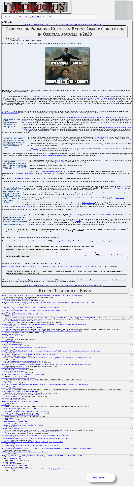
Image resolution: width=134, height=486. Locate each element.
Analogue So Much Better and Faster (12, 388)
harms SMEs (28, 173)
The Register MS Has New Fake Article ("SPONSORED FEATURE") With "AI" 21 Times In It (29, 354)
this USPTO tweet (58, 160)
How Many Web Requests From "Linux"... (13, 428)
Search (46, 17)
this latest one (110, 214)
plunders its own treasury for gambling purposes (99, 98)
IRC (17, 17)
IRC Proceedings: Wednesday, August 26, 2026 (15, 344)
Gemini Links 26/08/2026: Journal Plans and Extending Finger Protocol (22, 425)
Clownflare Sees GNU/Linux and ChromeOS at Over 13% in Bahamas (22, 327)
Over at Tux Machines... (8, 341)
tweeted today (74, 214)
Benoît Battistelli (34, 266)
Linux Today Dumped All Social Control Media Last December (19, 391)
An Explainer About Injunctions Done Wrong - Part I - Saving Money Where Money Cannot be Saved (31, 432)
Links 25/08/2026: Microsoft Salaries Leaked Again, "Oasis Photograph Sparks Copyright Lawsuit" (30, 445)
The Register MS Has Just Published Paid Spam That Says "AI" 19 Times (22, 314)
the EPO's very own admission (114, 117)
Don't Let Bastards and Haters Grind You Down (15, 368)
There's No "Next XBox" (8, 337)
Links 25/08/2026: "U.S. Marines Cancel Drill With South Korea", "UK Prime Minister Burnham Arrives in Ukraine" (35, 435)
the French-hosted (118, 188)
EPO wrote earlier (89, 203)
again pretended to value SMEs (53, 172)
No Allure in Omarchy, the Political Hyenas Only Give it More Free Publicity (23, 361)
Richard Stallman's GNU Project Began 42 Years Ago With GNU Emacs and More (25, 411)
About (12, 17)
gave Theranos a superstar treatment (51, 155)
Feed (51, 17)
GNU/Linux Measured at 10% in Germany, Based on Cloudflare (20, 408)
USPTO (78, 221)
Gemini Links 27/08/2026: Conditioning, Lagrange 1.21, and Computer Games (24, 347)
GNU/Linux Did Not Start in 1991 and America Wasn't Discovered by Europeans (24, 452)
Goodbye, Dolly (6, 381)
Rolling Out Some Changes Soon (11, 458)
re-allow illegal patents (102, 137)
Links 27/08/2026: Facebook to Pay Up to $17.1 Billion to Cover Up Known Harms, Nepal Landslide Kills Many (34, 310)
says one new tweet (24, 206)
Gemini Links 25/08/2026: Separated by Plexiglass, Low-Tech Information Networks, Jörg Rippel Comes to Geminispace (36, 469)
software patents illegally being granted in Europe (86, 117)
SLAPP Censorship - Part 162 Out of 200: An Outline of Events (19, 401)
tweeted (29, 122)
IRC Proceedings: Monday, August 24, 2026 (14, 465)
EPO (35, 96)
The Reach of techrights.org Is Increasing (13, 398)
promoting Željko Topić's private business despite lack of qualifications (71, 266)
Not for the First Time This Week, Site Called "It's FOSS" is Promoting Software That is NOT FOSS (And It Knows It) (35, 438)
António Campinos (8, 266)
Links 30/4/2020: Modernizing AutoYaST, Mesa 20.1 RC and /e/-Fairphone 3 (49, 24)
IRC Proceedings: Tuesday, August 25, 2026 (14, 421)
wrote (36, 149)
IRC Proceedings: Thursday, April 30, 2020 (89, 24)
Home (7, 17)
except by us (120, 198)
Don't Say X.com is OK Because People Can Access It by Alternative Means (23, 395)
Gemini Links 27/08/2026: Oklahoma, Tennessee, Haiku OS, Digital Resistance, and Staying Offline (30, 307)
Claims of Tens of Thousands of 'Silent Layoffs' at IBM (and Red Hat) (21, 320)
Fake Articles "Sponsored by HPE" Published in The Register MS (20, 415)
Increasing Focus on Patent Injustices (12, 334)
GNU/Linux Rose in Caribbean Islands (12, 371)
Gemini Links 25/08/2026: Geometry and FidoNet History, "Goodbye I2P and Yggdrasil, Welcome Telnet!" (32, 442)
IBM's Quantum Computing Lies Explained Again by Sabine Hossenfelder (22, 374)
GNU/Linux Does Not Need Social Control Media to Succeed (19, 299)
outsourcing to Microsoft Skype (62, 241)
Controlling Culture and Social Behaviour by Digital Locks (18, 378)
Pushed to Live (5, 405)
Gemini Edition (24, 17)
